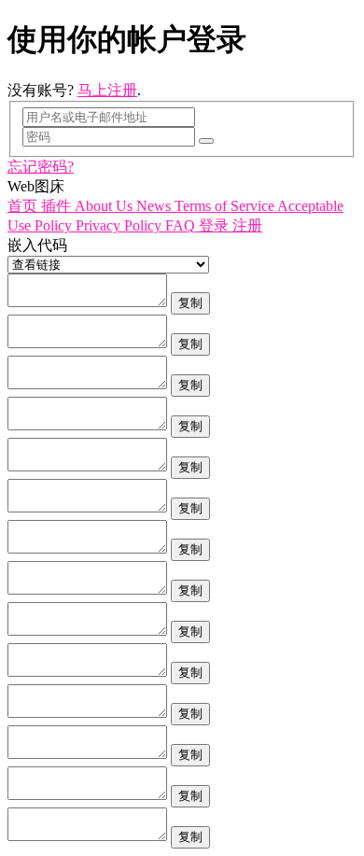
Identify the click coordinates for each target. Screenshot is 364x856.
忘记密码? (40, 167)
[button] (24, 206)
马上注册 (107, 90)
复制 (190, 303)
